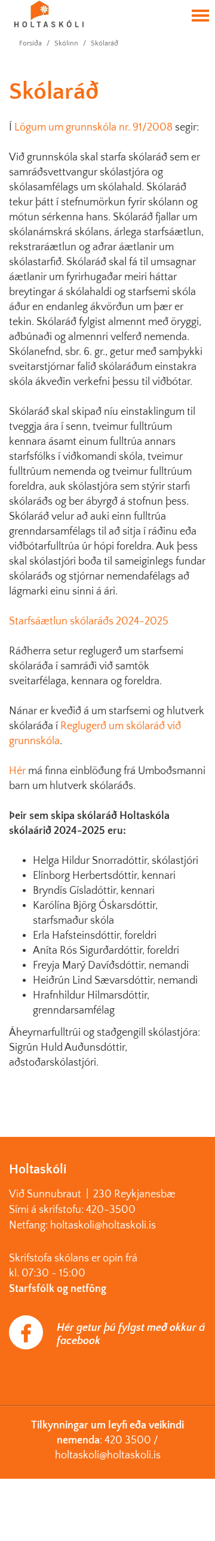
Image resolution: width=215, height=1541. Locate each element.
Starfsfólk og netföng (57, 1289)
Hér (17, 771)
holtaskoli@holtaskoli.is (108, 1455)
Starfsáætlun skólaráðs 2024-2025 (88, 621)
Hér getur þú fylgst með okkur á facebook (131, 1334)
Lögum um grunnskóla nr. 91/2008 (93, 128)
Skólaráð (104, 43)
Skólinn (66, 43)
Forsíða (30, 43)
